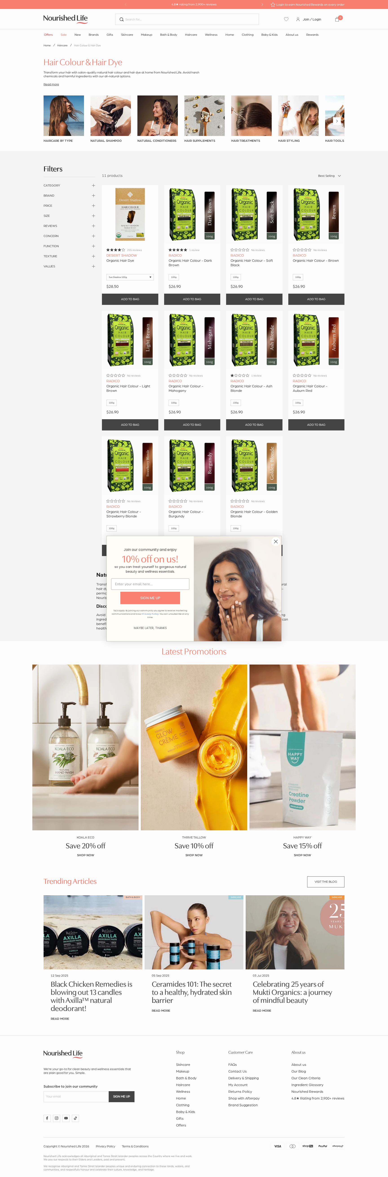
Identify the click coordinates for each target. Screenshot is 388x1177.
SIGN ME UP (150, 598)
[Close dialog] (276, 541)
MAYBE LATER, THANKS (150, 628)
